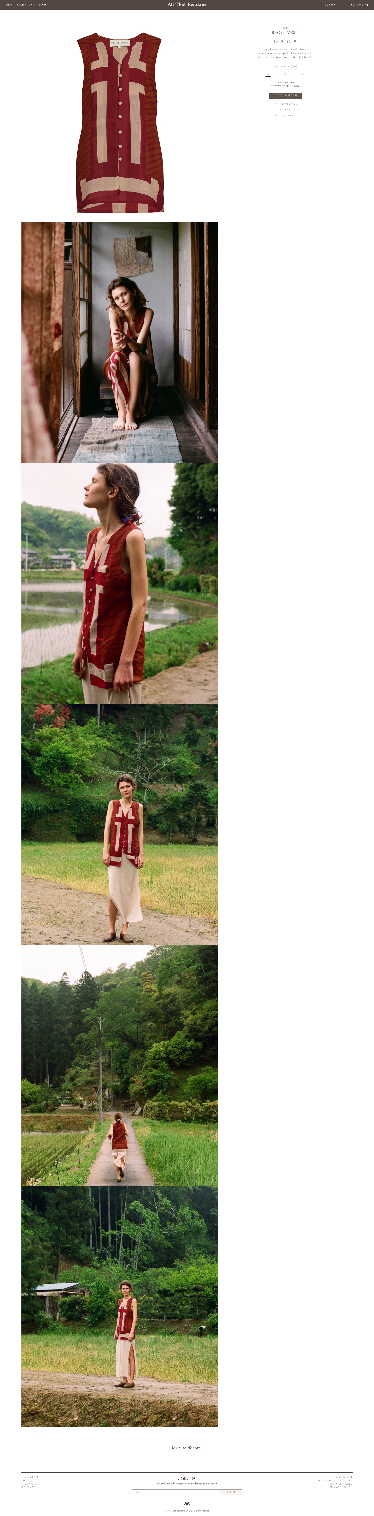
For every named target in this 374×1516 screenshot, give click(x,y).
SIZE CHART (344, 1477)
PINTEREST (28, 1480)
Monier (205, 1510)
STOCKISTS (29, 1484)
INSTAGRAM (29, 1477)
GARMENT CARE (341, 1484)
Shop (9, 5)
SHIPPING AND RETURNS (335, 1480)
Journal (331, 5)
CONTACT (28, 1487)
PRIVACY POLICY (341, 1487)
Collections (25, 5)
